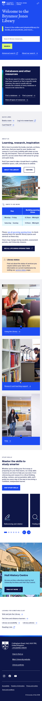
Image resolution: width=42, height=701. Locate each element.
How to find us (17, 654)
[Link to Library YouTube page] (15, 676)
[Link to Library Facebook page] (10, 676)
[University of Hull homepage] (14, 4)
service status (21, 270)
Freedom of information (17, 686)
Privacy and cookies (32, 686)
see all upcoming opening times (19, 232)
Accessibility (5, 686)
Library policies (18, 665)
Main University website (21, 659)
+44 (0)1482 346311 (19, 648)
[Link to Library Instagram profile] (4, 676)
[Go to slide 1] (5, 532)
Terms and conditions (8, 690)
